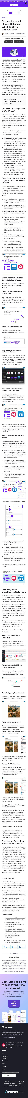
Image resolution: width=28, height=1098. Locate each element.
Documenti (5, 1056)
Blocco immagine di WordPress (12, 60)
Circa (3, 1063)
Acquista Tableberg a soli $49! (14, 1003)
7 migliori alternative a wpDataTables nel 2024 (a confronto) (13, 935)
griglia (19, 120)
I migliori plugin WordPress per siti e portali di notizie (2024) (15, 941)
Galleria (17, 606)
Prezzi (3, 1069)
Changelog (4, 1061)
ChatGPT (9, 42)
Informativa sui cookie (17, 1083)
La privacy (13, 1081)
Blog (3, 1054)
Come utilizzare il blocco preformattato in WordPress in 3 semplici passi (15, 924)
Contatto (4, 1058)
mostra (20, 101)
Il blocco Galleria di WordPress (10, 115)
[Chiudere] (26, 3)
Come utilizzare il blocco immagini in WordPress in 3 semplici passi (15, 919)
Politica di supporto (14, 1085)
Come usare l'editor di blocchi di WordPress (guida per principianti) (15, 930)
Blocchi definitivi (10, 1044)
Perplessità (20, 42)
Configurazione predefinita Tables (10, 1072)
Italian (7, 1075)
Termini (6, 1081)
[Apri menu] (19, 12)
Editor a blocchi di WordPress (17, 116)
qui (7, 431)
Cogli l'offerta (14, 5)
